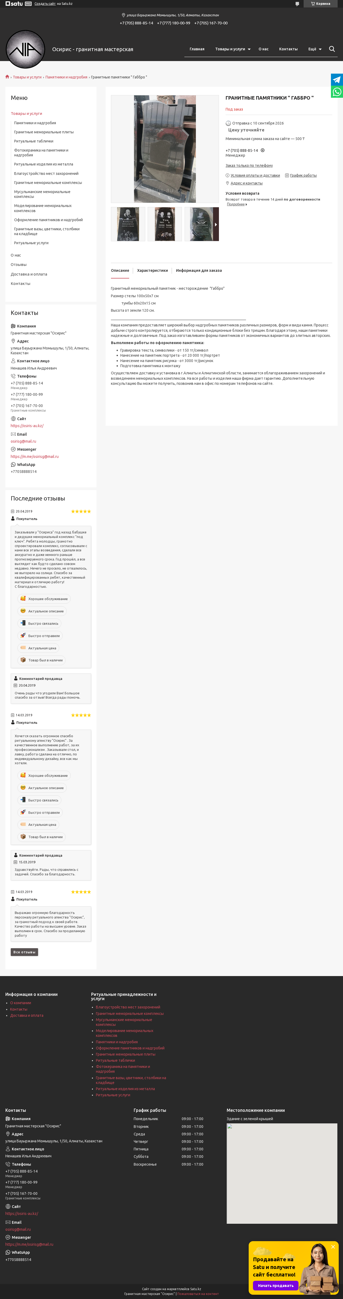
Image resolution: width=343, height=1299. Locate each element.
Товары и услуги (230, 49)
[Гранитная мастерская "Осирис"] (25, 49)
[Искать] (331, 49)
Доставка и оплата (29, 274)
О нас (264, 49)
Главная (197, 49)
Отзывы (19, 264)
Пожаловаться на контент (198, 1294)
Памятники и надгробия (66, 77)
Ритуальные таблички (33, 141)
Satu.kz (195, 1289)
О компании (20, 1003)
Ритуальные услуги (31, 243)
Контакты (288, 49)
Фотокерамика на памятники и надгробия (41, 152)
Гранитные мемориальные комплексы (48, 182)
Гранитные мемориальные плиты (44, 132)
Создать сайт (45, 3)
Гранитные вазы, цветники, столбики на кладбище (47, 231)
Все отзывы (24, 952)
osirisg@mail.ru (23, 441)
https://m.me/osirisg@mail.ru (35, 456)
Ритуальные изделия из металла (43, 164)
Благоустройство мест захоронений (46, 173)
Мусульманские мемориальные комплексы (42, 194)
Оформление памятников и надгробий (48, 220)
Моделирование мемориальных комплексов (43, 208)
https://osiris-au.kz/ (27, 426)
